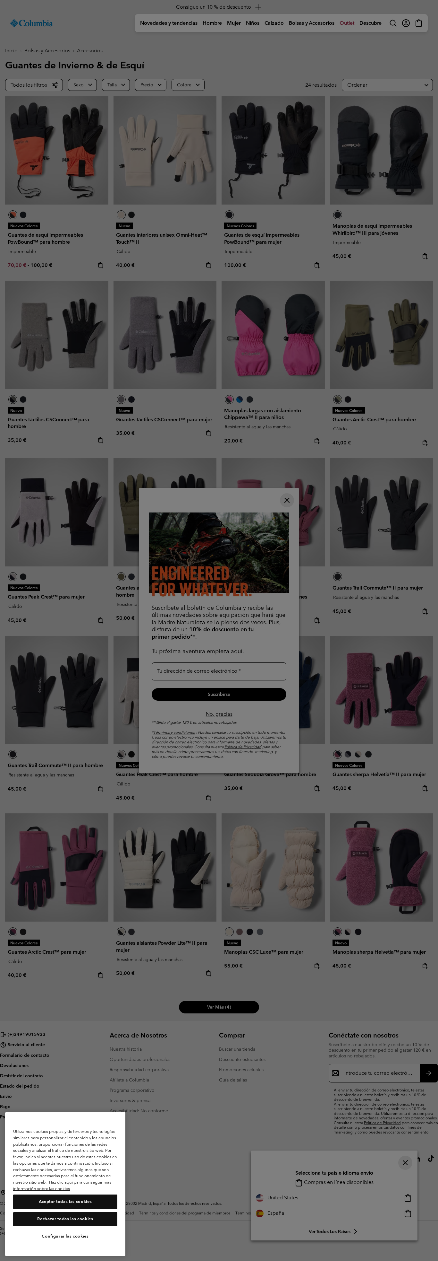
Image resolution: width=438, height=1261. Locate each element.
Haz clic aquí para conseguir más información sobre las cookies (62, 1185)
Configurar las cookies (65, 1236)
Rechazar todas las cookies (65, 1219)
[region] (65, 1184)
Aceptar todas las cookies (65, 1201)
